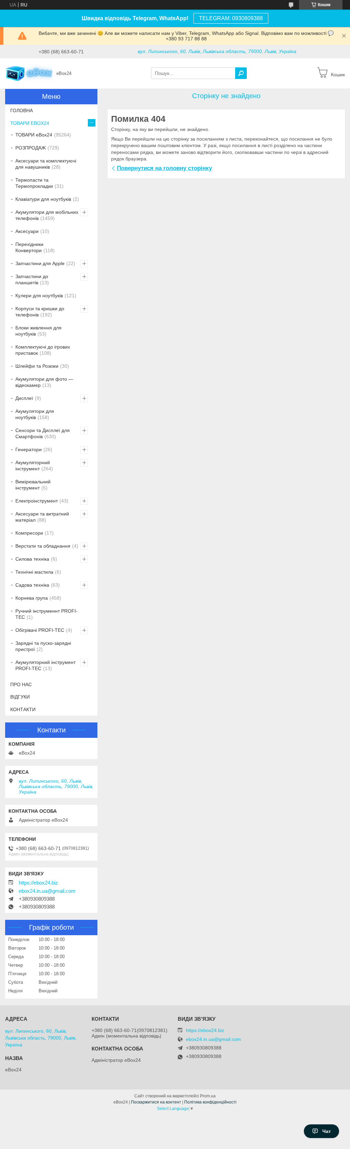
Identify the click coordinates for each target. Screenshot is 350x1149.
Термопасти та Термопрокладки (34, 183)
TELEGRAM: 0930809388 (231, 18)
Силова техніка (32, 559)
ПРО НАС (21, 684)
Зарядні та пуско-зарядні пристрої (43, 646)
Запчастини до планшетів (31, 279)
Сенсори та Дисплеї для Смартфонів (42, 433)
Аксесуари (27, 231)
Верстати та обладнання (42, 546)
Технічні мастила (34, 572)
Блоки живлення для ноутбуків (38, 331)
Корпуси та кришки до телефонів (39, 311)
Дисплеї (24, 398)
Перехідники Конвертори (29, 247)
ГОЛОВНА (21, 110)
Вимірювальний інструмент (33, 485)
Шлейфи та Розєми (36, 366)
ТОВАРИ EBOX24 (29, 123)
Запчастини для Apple (40, 263)
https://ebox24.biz (38, 883)
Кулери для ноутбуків (39, 295)
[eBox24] (29, 73)
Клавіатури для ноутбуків (43, 199)
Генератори (28, 449)
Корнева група (31, 598)
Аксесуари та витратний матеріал (42, 517)
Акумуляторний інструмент (32, 465)
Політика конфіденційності (210, 1102)
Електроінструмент (36, 501)
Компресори (29, 533)
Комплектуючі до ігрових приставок (42, 350)
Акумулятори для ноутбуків (34, 414)
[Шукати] (241, 73)
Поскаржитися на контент (156, 1102)
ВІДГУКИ (20, 697)
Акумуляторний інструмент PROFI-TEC (45, 665)
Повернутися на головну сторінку (164, 168)
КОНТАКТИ (23, 709)
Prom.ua (208, 1096)
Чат (326, 1131)
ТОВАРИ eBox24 (33, 135)
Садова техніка (32, 585)
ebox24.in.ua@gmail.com (47, 891)
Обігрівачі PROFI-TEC (39, 630)
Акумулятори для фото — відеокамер (44, 382)
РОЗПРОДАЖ (30, 148)
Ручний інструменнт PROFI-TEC (46, 614)
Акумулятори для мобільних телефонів (46, 215)
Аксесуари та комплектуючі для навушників (45, 164)
